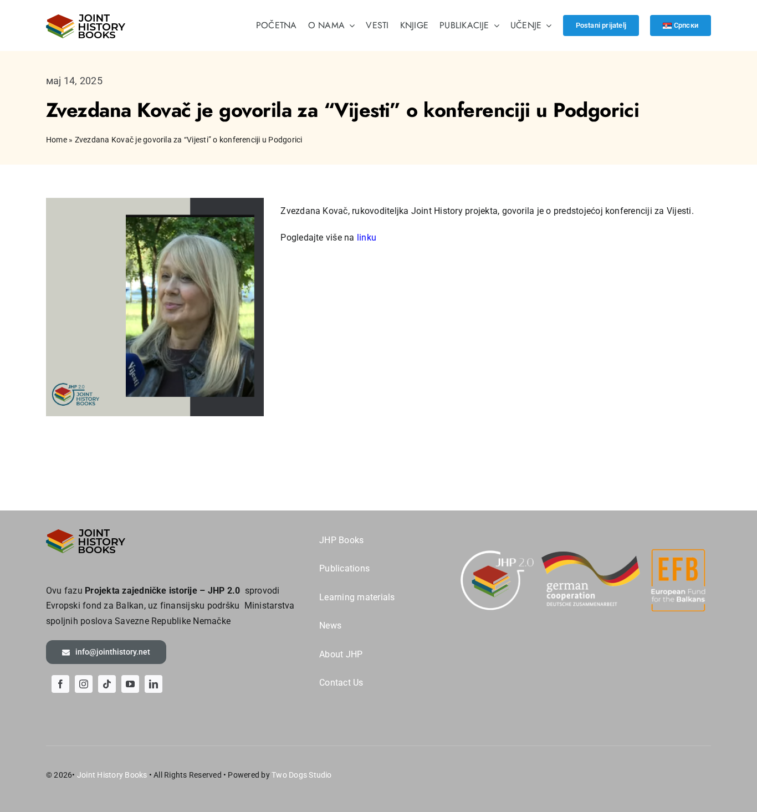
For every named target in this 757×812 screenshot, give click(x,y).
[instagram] (84, 684)
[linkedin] (153, 684)
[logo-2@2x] (86, 18)
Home (56, 139)
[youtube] (130, 684)
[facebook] (60, 684)
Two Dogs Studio (302, 774)
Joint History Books (112, 774)
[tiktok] (107, 684)
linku (366, 237)
